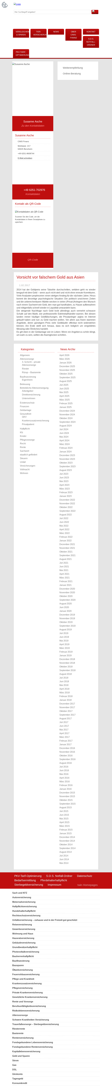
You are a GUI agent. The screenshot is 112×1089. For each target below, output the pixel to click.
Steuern (24, 458)
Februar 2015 (66, 830)
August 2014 (65, 852)
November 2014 (67, 841)
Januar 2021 (65, 585)
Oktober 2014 (66, 844)
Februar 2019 (66, 652)
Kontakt (91, 32)
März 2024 (64, 444)
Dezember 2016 (67, 748)
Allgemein (25, 355)
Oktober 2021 (66, 552)
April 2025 (64, 396)
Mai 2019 (63, 641)
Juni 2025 (64, 388)
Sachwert (24, 451)
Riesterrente (18, 1029)
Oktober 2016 (66, 755)
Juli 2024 (63, 429)
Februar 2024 (66, 448)
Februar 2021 (66, 581)
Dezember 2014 (67, 837)
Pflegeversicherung (22, 988)
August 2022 (65, 514)
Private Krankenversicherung (27, 992)
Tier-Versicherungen (40, 33)
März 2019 (64, 648)
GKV (24, 417)
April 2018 (64, 689)
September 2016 (67, 759)
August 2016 (65, 763)
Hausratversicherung (23, 938)
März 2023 (64, 489)
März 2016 (64, 781)
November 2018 (67, 663)
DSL (14, 1069)
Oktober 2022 (66, 507)
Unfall (23, 462)
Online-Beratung (72, 73)
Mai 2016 (63, 774)
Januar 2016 (65, 789)
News (56, 32)
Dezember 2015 (67, 792)
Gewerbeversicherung (23, 929)
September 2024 (67, 422)
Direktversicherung (31, 394)
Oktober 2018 (66, 666)
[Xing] (74, 5)
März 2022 (64, 533)
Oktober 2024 (66, 418)
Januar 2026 (65, 362)
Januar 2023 (65, 496)
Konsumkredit (19, 1083)
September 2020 (67, 600)
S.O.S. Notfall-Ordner (91, 42)
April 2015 (64, 822)
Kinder (23, 436)
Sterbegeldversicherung (28, 884)
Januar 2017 (65, 744)
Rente (23, 447)
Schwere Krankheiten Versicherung (30, 1020)
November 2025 (67, 370)
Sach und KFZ (19, 893)
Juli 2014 (63, 856)
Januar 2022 (65, 540)
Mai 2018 (63, 685)
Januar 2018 (65, 700)
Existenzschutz (27, 403)
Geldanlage (25, 410)
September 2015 (67, 804)
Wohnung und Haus (22, 933)
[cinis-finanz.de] (17, 4)
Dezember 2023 (67, 455)
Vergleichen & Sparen (22, 33)
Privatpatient (28, 424)
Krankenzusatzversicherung (35, 420)
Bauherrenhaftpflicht (23, 956)
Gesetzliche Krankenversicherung (30, 997)
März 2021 (64, 577)
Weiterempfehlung (73, 67)
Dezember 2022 (67, 500)
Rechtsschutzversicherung (26, 915)
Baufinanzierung (28, 377)
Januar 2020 (65, 611)
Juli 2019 (63, 633)
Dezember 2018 (67, 659)
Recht (23, 443)
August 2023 (65, 470)
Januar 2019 (65, 655)
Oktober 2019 (66, 622)
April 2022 (64, 529)
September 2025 (67, 377)
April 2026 (64, 355)
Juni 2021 (64, 566)
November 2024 (67, 414)
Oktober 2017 (66, 711)
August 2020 (65, 603)
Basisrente (17, 1033)
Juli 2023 (63, 474)
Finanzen (24, 406)
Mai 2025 (63, 392)
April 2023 (64, 485)
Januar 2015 (65, 833)
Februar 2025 (66, 403)
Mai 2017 (63, 729)
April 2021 (64, 574)
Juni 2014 (64, 859)
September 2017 (67, 715)
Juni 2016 (64, 770)
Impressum (54, 884)
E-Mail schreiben (25, 158)
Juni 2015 (64, 815)
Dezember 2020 (67, 589)
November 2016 (67, 752)
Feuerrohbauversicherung (26, 974)
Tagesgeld (17, 1078)
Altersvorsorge (27, 359)
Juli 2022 (63, 518)
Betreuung (25, 384)
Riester (25, 369)
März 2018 (64, 692)
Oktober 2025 (66, 374)
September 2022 (67, 511)
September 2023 (67, 466)
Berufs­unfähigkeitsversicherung (29, 1006)
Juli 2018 (63, 678)
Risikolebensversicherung (26, 1011)
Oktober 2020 (66, 596)
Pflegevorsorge (27, 440)
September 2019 (67, 626)
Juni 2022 (64, 522)
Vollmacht (25, 469)
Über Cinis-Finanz (73, 35)
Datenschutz (84, 875)
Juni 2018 (64, 681)
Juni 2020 (64, 607)
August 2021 (65, 559)
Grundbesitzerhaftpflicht (24, 947)
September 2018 (67, 670)
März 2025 (64, 400)
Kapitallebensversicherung (26, 1051)
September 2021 (67, 555)
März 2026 (64, 359)
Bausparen (18, 965)
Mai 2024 (63, 437)
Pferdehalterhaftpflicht (53, 880)
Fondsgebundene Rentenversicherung (32, 1047)
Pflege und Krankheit (23, 979)
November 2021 (67, 548)
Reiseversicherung (22, 924)
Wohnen (24, 473)
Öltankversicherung (22, 970)
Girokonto (17, 1074)
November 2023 (67, 459)
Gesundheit (25, 414)
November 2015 (67, 796)
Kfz (21, 432)
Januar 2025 (65, 407)
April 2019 (64, 644)
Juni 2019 (64, 637)
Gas (14, 1065)
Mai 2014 (63, 863)
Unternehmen (28, 398)
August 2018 (65, 674)
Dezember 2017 (67, 704)
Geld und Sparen (21, 1056)
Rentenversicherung (23, 1038)
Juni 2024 (64, 433)
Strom (15, 1060)
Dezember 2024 (67, 411)
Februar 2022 (66, 537)
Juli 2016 (63, 767)
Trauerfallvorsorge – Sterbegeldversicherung (35, 1024)
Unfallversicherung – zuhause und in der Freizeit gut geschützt (44, 920)
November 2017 (67, 707)
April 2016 (64, 778)
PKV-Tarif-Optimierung (22, 53)
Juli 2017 (63, 722)
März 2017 (64, 737)
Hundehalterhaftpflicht (24, 911)
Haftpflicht (25, 429)
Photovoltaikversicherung (25, 952)
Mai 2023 (63, 481)
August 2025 (65, 381)
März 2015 (64, 826)
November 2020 (67, 592)
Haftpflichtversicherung (24, 906)
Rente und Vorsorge (22, 1001)
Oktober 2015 (66, 800)
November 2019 (67, 618)
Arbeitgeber (27, 391)
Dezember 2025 (67, 366)
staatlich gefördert (28, 454)
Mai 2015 (63, 818)
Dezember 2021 (67, 544)
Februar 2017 (66, 741)
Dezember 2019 (67, 615)
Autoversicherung (21, 897)
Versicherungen (27, 466)
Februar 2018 (66, 696)
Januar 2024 (65, 451)
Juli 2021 (63, 563)
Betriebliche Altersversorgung (34, 388)
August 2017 (65, 718)
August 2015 (65, 807)
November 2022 (67, 503)
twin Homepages (87, 884)
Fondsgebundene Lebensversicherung (32, 1042)
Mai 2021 (63, 570)
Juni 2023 (64, 477)
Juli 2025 (63, 385)
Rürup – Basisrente (31, 372)
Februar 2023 (66, 492)
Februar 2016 (66, 785)
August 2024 (65, 426)
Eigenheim (27, 380)
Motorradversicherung (24, 902)
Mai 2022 (63, 526)
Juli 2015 (63, 811)
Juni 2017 (64, 726)
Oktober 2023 (66, 463)
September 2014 (67, 848)
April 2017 (64, 733)
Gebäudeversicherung (24, 943)
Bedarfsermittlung (25, 880)
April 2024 (64, 440)
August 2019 (65, 629)
